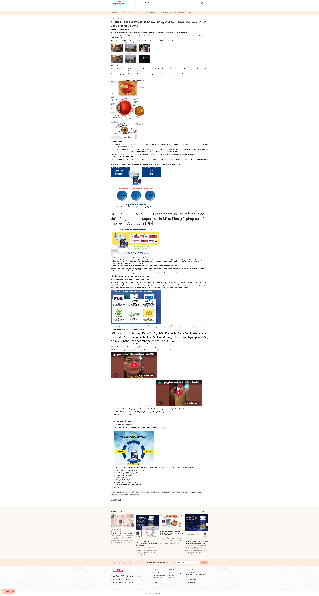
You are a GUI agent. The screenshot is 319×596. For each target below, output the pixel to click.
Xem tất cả (205, 511)
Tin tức (130, 8)
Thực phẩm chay (163, 2)
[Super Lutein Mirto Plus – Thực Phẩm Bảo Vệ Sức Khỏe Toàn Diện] (122, 520)
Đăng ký (204, 562)
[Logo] (118, 2)
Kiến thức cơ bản (173, 577)
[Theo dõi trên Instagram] (125, 562)
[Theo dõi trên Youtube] (130, 562)
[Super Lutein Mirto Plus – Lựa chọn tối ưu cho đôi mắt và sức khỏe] (196, 525)
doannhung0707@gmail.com (121, 579)
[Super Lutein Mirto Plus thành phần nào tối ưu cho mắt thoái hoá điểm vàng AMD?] (171, 520)
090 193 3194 (119, 582)
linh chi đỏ (185, 492)
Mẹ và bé (155, 582)
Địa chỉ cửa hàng (118, 585)
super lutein (124, 494)
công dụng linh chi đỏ (168, 492)
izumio (178, 492)
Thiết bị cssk (174, 2)
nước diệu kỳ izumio (195, 492)
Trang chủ (130, 2)
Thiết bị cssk (155, 579)
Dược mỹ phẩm (156, 573)
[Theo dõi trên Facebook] (114, 562)
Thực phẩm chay (157, 577)
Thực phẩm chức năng (151, 2)
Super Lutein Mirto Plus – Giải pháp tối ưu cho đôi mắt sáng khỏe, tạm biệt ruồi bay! (147, 543)
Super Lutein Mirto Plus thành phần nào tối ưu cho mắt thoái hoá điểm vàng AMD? (171, 533)
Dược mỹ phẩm (138, 2)
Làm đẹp (171, 575)
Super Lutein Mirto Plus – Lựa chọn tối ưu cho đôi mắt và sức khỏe (196, 542)
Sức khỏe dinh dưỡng (175, 573)
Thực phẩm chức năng (158, 575)
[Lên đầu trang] (314, 591)
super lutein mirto (134, 494)
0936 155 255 (129, 582)
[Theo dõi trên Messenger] (119, 562)
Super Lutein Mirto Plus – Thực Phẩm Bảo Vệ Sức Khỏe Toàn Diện (122, 532)
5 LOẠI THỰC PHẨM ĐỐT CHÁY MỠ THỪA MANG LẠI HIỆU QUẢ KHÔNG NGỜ (138, 492)
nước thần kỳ (115, 494)
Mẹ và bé (181, 2)
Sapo (172, 593)
